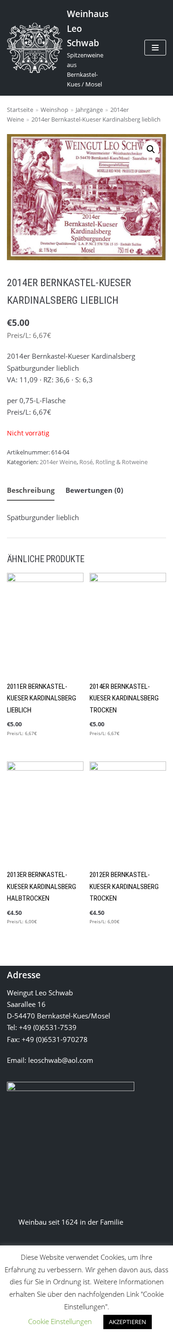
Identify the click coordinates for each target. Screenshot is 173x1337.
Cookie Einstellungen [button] (60, 1321)
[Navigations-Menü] (155, 47)
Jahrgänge (89, 109)
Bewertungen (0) (94, 490)
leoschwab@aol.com (60, 1060)
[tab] (30, 491)
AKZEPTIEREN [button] (127, 1322)
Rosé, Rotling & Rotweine (113, 462)
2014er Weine (58, 462)
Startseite (20, 109)
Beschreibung (30, 490)
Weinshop (54, 109)
